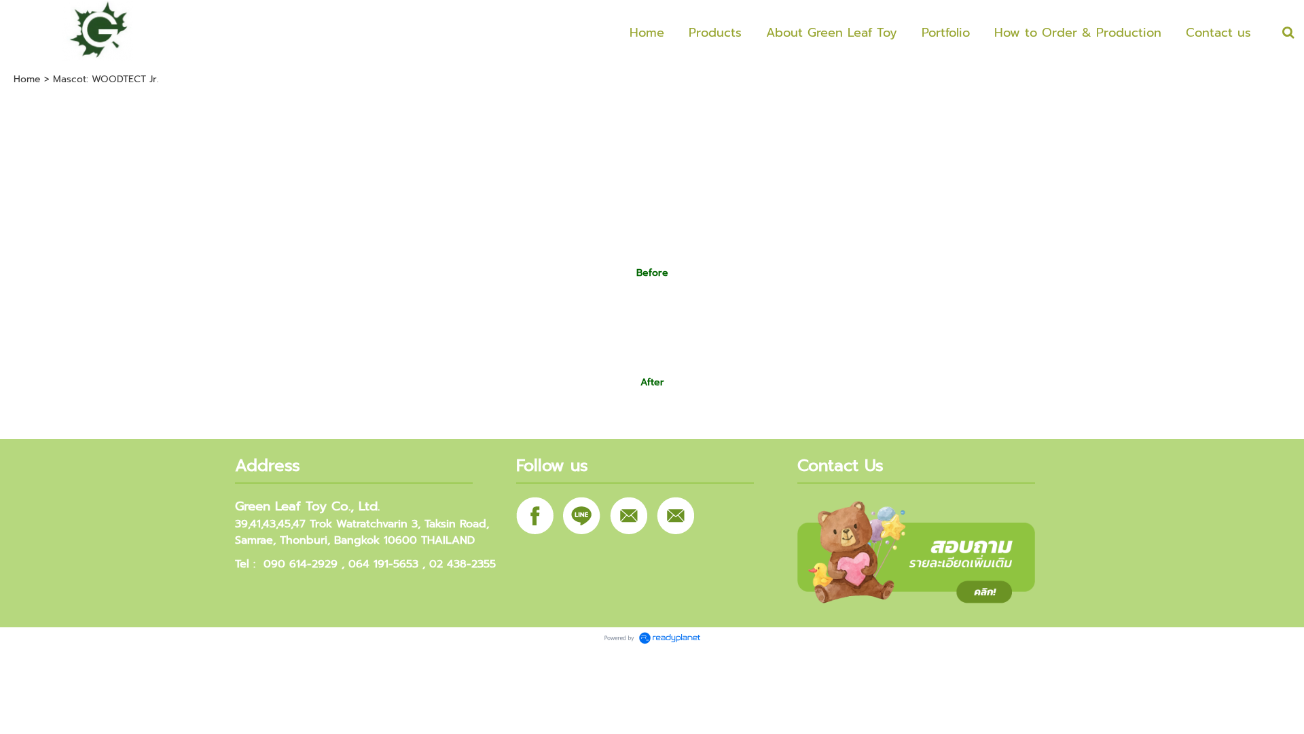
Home (27, 79)
